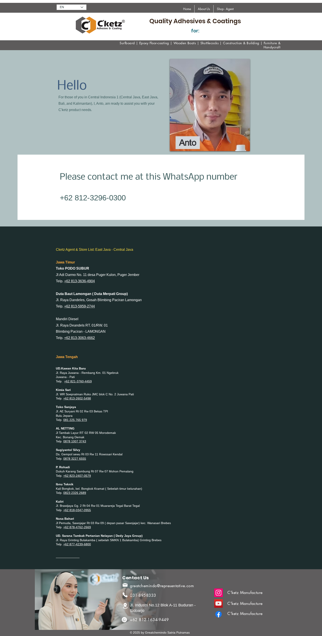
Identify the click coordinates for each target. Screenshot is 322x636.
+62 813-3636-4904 (79, 281)
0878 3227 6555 (74, 458)
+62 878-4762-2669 (77, 527)
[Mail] (125, 585)
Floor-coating (159, 43)
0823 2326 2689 (74, 493)
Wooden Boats (184, 43)
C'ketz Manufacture (245, 592)
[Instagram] (218, 592)
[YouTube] (218, 603)
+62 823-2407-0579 (77, 475)
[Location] (125, 605)
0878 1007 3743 (74, 441)
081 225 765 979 (75, 420)
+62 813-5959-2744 (79, 306)
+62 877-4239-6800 (77, 544)
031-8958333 (143, 595)
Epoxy (143, 43)
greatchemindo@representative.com (162, 585)
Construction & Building (241, 43)
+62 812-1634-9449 (149, 619)
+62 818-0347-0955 (77, 510)
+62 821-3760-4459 (78, 381)
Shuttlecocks (209, 43)
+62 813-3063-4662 (79, 338)
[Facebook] (218, 614)
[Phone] (125, 595)
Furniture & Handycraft (272, 45)
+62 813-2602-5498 (77, 398)
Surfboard (127, 43)
